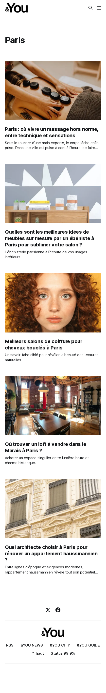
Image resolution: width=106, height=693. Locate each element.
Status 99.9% (63, 653)
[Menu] (99, 8)
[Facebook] (57, 609)
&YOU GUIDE (88, 645)
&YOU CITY (60, 645)
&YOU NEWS (31, 645)
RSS (10, 645)
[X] (48, 609)
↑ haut (37, 653)
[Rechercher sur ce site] (90, 8)
